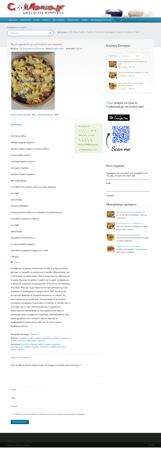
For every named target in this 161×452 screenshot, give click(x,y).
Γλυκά (36, 20)
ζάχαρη (34, 344)
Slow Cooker (79, 32)
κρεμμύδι (46, 338)
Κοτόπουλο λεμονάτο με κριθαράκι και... (130, 223)
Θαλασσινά (25, 20)
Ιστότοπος (14, 406)
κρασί (47, 344)
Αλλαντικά (99, 32)
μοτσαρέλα (25, 347)
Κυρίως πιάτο (58, 48)
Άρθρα (85, 20)
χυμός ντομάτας (38, 340)
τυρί (28, 340)
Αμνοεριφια (110, 32)
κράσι (38, 338)
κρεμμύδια (56, 344)
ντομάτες (65, 338)
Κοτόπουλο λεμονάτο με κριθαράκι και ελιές (133, 72)
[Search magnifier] (50, 33)
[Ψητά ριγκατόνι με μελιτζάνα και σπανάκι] (33, 80)
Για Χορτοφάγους (27, 48)
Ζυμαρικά (34, 334)
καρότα (31, 338)
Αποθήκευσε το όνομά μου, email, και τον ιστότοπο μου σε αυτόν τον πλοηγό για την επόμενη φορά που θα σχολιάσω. (49, 414)
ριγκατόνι (44, 347)
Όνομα (13, 390)
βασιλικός (25, 344)
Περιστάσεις (73, 20)
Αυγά (119, 32)
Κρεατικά (13, 20)
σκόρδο (14, 340)
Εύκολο (79, 48)
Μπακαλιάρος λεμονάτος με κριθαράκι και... (131, 212)
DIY (70, 32)
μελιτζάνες (55, 338)
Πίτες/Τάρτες (58, 20)
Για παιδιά (127, 32)
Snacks (90, 32)
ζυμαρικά (23, 338)
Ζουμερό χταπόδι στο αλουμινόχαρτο (128, 246)
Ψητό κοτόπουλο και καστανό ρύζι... (128, 235)
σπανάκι (22, 340)
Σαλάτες (46, 20)
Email (13, 398)
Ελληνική (40, 48)
